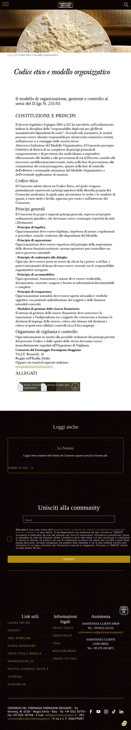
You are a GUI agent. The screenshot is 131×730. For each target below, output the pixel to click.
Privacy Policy (63, 627)
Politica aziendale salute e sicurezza (28, 672)
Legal (57, 643)
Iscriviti (68, 559)
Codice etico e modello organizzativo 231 (24, 657)
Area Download (19, 638)
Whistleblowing (64, 650)
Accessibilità (17, 684)
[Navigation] (5, 4)
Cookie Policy (62, 635)
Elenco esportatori (22, 645)
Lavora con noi (19, 622)
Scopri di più (18, 468)
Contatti (14, 630)
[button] (126, 5)
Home (11, 55)
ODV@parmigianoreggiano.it (34, 367)
